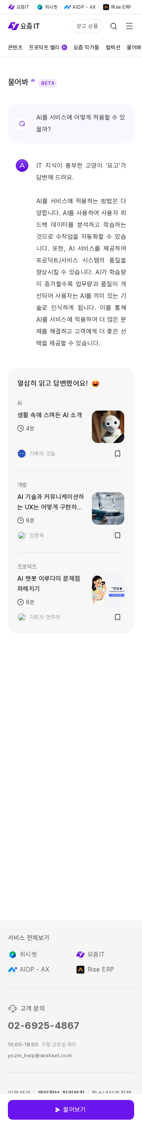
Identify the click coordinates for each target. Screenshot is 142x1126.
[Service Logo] (23, 26)
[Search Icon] (113, 26)
